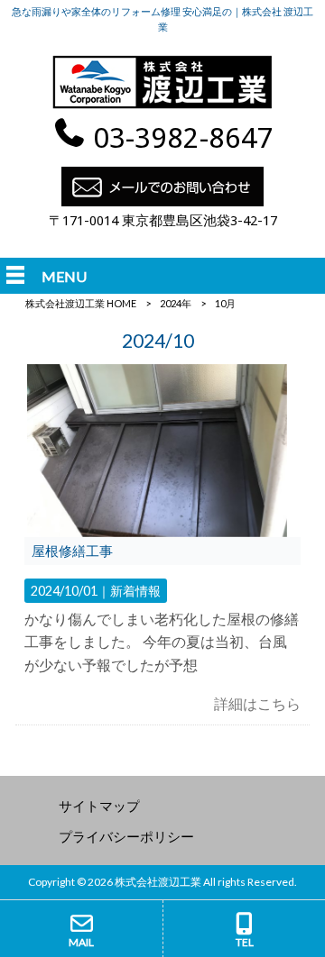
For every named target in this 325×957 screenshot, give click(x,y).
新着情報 (135, 590)
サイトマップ (99, 806)
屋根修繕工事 (72, 550)
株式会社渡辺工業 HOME (80, 303)
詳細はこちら (257, 703)
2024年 (175, 303)
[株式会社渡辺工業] (162, 105)
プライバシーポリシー (126, 836)
